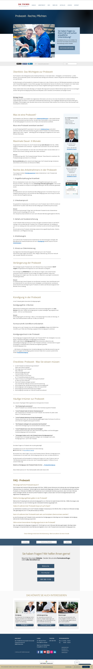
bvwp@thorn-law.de (42, 647)
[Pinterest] (48, 652)
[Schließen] (91, 667)
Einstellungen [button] (68, 666)
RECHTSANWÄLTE (24, 6)
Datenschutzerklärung (48, 666)
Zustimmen (86, 667)
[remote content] (72, 187)
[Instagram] (51, 652)
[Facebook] (38, 652)
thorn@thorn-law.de (42, 642)
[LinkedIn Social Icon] (55, 652)
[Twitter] (41, 652)
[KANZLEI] (36, 64)
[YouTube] (45, 652)
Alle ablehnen (77, 667)
